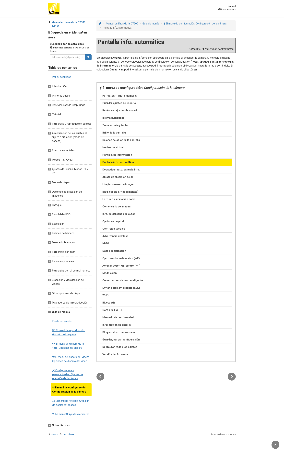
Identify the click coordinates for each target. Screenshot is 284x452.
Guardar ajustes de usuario (119, 103)
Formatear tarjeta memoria (119, 95)
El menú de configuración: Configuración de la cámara (69, 389)
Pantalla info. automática (118, 162)
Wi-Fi (105, 295)
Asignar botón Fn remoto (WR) (121, 265)
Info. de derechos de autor (118, 213)
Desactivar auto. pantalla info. (121, 169)
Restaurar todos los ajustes (119, 347)
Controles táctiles (113, 228)
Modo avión (109, 273)
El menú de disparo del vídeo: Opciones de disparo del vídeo (70, 359)
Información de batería (116, 324)
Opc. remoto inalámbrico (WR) (121, 258)
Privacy (54, 434)
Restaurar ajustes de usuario (120, 110)
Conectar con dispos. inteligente (122, 280)
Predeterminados (62, 321)
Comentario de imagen (116, 206)
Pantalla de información (117, 154)
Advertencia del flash (115, 236)
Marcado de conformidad (118, 317)
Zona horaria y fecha (115, 125)
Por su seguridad (61, 77)
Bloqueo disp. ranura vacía (118, 332)
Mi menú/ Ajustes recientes (70, 414)
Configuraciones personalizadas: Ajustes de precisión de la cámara (67, 374)
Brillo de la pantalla (114, 132)
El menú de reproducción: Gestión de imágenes (68, 332)
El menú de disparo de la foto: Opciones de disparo (68, 345)
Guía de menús (150, 23)
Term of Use (68, 434)
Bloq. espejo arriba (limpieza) (120, 191)
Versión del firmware (115, 354)
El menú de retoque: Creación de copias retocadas (70, 403)
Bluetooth (108, 302)
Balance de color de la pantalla (121, 140)
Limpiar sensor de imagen (118, 184)
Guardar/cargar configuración (121, 339)
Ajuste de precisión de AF (118, 177)
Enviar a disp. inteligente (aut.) (121, 287)
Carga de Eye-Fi (112, 310)
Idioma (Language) (113, 117)
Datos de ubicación (114, 250)
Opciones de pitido (113, 221)
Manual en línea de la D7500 (122, 23)
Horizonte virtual (112, 147)
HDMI (105, 243)
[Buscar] (88, 57)
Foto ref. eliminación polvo (118, 199)
